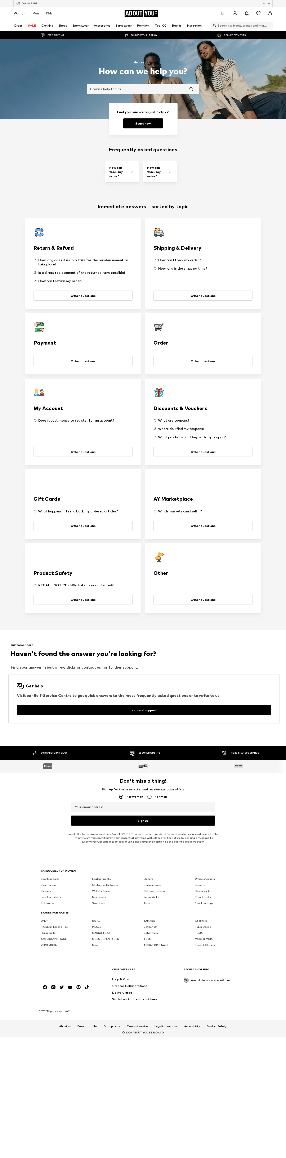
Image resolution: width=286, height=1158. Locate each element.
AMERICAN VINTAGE (54, 939)
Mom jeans (99, 897)
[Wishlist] (258, 13)
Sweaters (98, 903)
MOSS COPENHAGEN (105, 939)
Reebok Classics (205, 945)
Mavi (95, 945)
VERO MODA (49, 945)
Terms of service (137, 1026)
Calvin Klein (151, 933)
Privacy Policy (81, 838)
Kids (49, 13)
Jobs (94, 1026)
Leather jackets (51, 897)
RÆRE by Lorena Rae (54, 927)
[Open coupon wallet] (223, 13)
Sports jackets (50, 879)
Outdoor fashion (154, 891)
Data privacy (112, 1026)
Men (35, 13)
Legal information (166, 1026)
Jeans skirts (151, 897)
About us (65, 1026)
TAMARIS (149, 921)
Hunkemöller (49, 933)
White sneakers (205, 879)
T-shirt (148, 903)
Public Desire (203, 927)
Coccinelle (201, 921)
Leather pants (101, 879)
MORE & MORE (204, 939)
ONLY (44, 921)
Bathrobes (47, 903)
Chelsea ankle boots (105, 885)
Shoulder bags (204, 903)
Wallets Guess (101, 891)
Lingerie (200, 885)
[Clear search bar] (269, 25)
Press (80, 1026)
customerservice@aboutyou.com (103, 841)
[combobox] (143, 89)
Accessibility (192, 1026)
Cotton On (150, 927)
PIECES (96, 927)
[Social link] (45, 987)
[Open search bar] (213, 25)
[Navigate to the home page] (64, 971)
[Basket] (270, 13)
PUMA (199, 933)
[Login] (234, 13)
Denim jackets (152, 885)
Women (19, 13)
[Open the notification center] (246, 13)
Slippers (46, 891)
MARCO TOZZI (101, 933)
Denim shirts (203, 891)
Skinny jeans (48, 885)
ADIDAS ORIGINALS (156, 945)
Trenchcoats (203, 897)
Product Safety (217, 1026)
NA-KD (96, 921)
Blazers (148, 879)
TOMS (148, 939)
